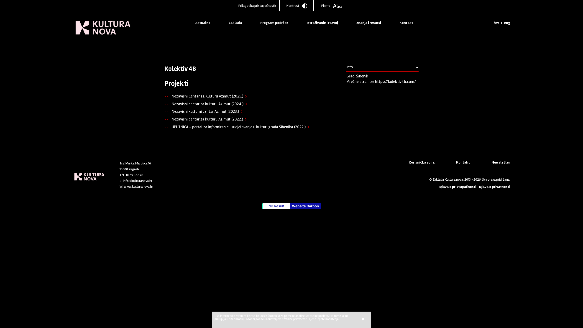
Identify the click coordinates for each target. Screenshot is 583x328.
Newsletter (500, 162)
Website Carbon (305, 206)
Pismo (326, 5)
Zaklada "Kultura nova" (103, 24)
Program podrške (274, 22)
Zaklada (235, 22)
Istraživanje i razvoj (322, 22)
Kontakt (406, 22)
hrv (496, 23)
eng (507, 23)
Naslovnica (172, 46)
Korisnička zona (422, 162)
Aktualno (202, 22)
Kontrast (293, 5)
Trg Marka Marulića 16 (135, 163)
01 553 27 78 (134, 175)
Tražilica (486, 23)
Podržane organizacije (227, 46)
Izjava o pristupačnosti (457, 186)
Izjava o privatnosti (494, 186)
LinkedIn (169, 185)
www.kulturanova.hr (138, 186)
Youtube (176, 185)
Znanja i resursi (368, 22)
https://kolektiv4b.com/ (395, 81)
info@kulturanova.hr (137, 181)
